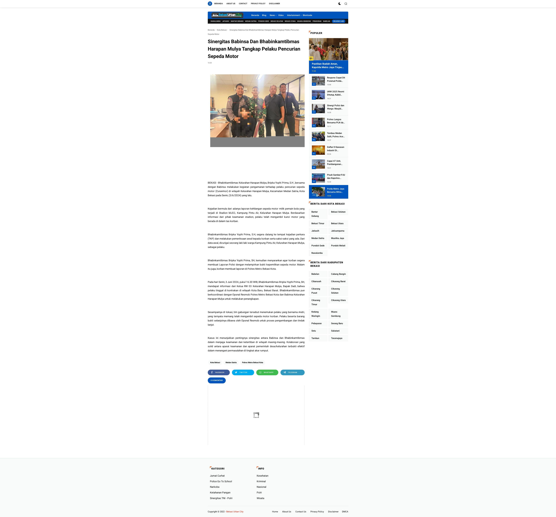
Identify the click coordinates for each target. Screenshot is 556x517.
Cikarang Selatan (335, 290)
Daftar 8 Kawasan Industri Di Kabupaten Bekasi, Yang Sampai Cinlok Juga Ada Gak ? (336, 149)
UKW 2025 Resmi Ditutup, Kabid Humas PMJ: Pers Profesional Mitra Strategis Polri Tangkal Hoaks (336, 93)
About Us (230, 3)
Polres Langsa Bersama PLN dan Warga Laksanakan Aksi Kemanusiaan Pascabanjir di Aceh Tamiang (335, 121)
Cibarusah (316, 281)
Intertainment (293, 15)
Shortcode (307, 15)
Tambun (315, 338)
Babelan (326, 21)
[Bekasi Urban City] (227, 15)
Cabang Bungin (338, 274)
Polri (259, 492)
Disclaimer (274, 3)
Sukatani (335, 331)
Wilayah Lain (338, 21)
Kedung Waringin (315, 314)
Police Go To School (221, 481)
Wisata (260, 498)
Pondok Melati (338, 245)
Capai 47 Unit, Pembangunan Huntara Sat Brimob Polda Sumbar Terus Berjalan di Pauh (335, 163)
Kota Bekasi (222, 30)
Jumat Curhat (217, 475)
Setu (313, 331)
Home (275, 511)
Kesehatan (262, 475)
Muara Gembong (304, 21)
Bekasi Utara (290, 21)
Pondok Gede (263, 21)
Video (281, 15)
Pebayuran (317, 21)
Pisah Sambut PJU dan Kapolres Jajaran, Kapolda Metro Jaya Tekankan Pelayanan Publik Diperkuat (336, 176)
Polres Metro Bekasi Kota (252, 362)
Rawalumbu (216, 21)
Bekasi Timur (317, 223)
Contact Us (300, 511)
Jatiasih (225, 21)
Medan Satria (250, 21)
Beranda (218, 3)
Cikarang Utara (338, 300)
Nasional (261, 486)
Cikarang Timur (315, 302)
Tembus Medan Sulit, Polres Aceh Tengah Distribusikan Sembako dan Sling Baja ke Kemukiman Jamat (336, 135)
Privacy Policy (258, 3)
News (272, 15)
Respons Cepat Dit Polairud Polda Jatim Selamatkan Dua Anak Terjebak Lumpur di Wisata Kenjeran (336, 79)
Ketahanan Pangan (220, 492)
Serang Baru (337, 323)
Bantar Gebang (237, 21)
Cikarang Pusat (315, 290)
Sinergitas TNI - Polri (221, 498)
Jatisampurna (337, 231)
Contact (243, 3)
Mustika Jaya (337, 238)
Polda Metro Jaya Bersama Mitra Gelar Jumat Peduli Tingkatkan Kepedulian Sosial (336, 190)
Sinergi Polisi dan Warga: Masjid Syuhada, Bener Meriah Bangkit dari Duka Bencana (336, 107)
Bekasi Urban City (234, 511)
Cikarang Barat (338, 281)
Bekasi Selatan (277, 21)
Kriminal (261, 481)
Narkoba (214, 486)
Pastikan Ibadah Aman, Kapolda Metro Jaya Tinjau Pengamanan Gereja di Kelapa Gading (328, 65)
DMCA (345, 511)
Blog (264, 15)
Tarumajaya (336, 338)
